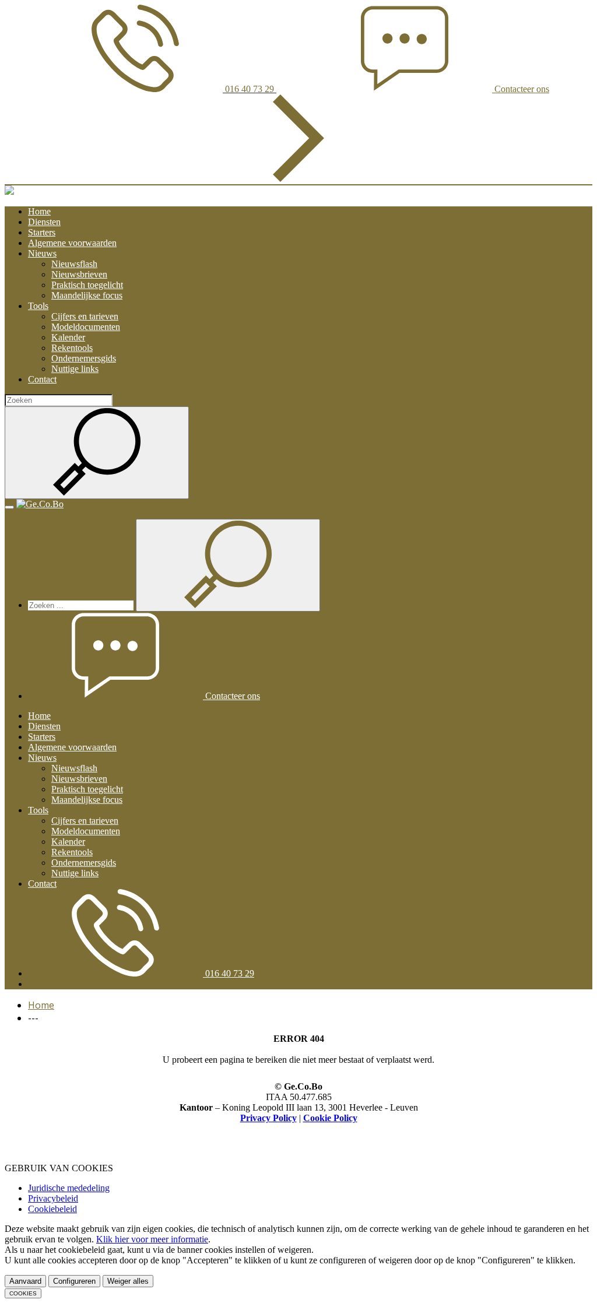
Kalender (68, 337)
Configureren (74, 1281)
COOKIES (23, 1293)
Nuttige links (75, 369)
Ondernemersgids (83, 358)
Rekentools (72, 348)
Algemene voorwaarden (72, 243)
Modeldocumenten (85, 327)
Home (39, 211)
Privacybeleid (53, 1198)
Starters (41, 232)
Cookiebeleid (52, 1209)
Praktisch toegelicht (87, 285)
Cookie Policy (330, 1118)
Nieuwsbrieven (79, 274)
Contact (42, 379)
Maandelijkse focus (86, 295)
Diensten (44, 222)
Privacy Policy (268, 1118)
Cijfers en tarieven (84, 316)
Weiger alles (128, 1281)
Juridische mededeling (69, 1188)
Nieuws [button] (42, 253)
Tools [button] (38, 306)
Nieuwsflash (74, 264)
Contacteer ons (231, 696)
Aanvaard (25, 1281)
